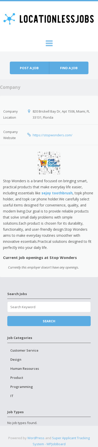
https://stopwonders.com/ (52, 135)
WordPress (35, 438)
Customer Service (24, 350)
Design (15, 359)
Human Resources (24, 368)
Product (16, 377)
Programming (21, 386)
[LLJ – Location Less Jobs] (49, 18)
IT (12, 395)
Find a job (69, 68)
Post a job (29, 68)
